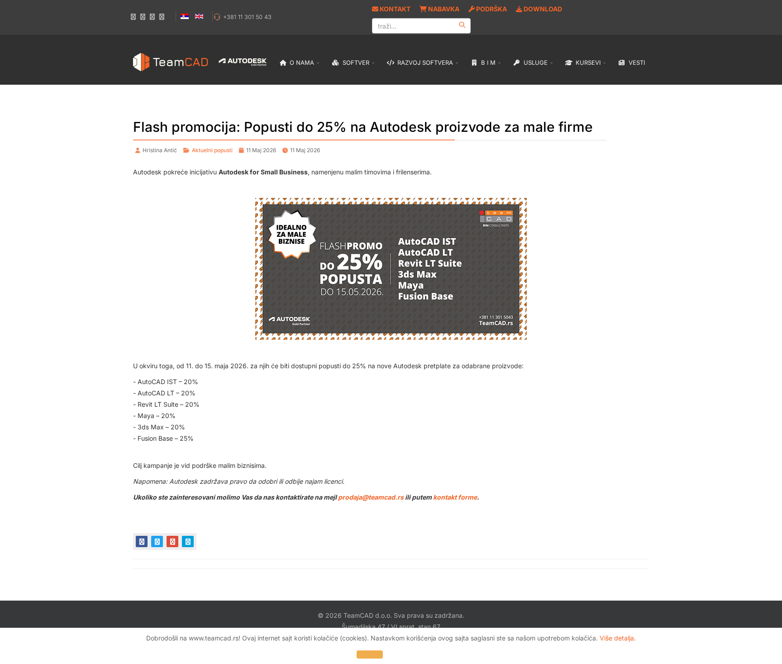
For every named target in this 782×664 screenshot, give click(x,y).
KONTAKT (394, 9)
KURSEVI (587, 62)
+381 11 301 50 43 (247, 17)
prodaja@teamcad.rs (371, 497)
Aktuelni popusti (212, 150)
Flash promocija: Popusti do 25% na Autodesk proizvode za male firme (363, 127)
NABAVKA (443, 9)
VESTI (636, 62)
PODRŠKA (491, 9)
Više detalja (617, 638)
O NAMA (301, 62)
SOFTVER (355, 62)
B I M (487, 62)
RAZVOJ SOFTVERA (424, 62)
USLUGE (535, 62)
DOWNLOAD (542, 9)
